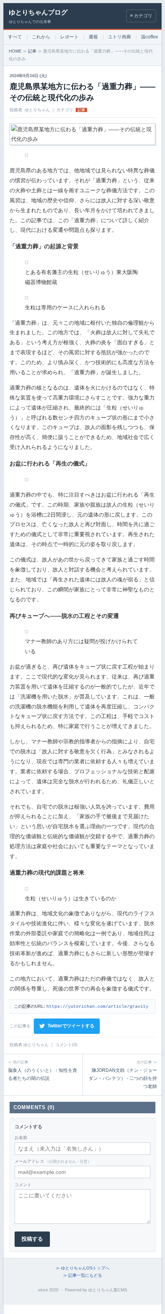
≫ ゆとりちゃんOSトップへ (82, 1268)
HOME (15, 51)
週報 (93, 37)
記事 (32, 51)
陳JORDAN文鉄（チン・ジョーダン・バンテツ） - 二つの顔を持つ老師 (123, 1074)
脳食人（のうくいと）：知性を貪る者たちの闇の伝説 (42, 1070)
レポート (69, 37)
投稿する (32, 1239)
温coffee (149, 37)
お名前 (21, 1137)
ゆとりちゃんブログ (38, 12)
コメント (23, 1184)
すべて (15, 37)
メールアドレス (53, 1161)
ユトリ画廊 (119, 37)
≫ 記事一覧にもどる (82, 1275)
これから (41, 37)
